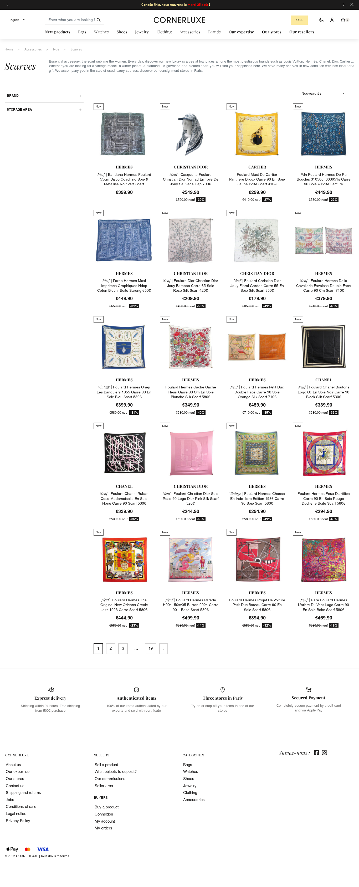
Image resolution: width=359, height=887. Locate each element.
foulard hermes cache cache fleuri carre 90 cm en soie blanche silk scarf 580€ (190, 392)
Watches (190, 771)
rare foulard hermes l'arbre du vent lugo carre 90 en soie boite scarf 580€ (323, 605)
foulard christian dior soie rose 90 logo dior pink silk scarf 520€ (191, 498)
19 (150, 648)
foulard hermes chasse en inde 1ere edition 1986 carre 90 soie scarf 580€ (257, 498)
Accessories (194, 799)
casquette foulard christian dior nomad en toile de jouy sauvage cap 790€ (190, 179)
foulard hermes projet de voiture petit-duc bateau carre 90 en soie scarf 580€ (257, 605)
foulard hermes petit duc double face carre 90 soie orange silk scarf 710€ (257, 392)
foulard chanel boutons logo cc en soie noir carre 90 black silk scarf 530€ (323, 392)
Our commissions (110, 778)
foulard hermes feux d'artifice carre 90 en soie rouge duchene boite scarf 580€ (324, 498)
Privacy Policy (18, 820)
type (56, 49)
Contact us (15, 785)
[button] (343, 20)
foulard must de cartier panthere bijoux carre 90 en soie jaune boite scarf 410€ (257, 179)
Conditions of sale (21, 806)
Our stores (15, 778)
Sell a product (106, 764)
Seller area (104, 785)
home (9, 49)
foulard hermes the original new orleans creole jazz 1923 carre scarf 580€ (124, 605)
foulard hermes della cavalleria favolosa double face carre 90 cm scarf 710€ (323, 285)
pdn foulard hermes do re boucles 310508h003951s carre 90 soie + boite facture (324, 179)
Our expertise (17, 771)
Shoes (188, 778)
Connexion (104, 814)
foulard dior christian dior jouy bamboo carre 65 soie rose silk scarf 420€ (190, 285)
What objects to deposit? (116, 771)
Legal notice (16, 813)
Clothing (190, 792)
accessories (33, 49)
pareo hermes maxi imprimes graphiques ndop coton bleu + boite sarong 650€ (124, 285)
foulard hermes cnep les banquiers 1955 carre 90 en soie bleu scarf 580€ (124, 392)
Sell (299, 20)
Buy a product (107, 807)
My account (105, 821)
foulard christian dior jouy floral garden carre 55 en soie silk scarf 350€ (257, 285)
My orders (103, 828)
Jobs (10, 799)
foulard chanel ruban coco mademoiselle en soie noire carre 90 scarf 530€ (124, 498)
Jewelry (190, 785)
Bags (187, 764)
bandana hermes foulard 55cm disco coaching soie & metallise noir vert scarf (124, 179)
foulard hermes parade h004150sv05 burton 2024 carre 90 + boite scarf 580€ (190, 605)
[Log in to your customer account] (332, 20)
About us (13, 764)
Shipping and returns (23, 792)
